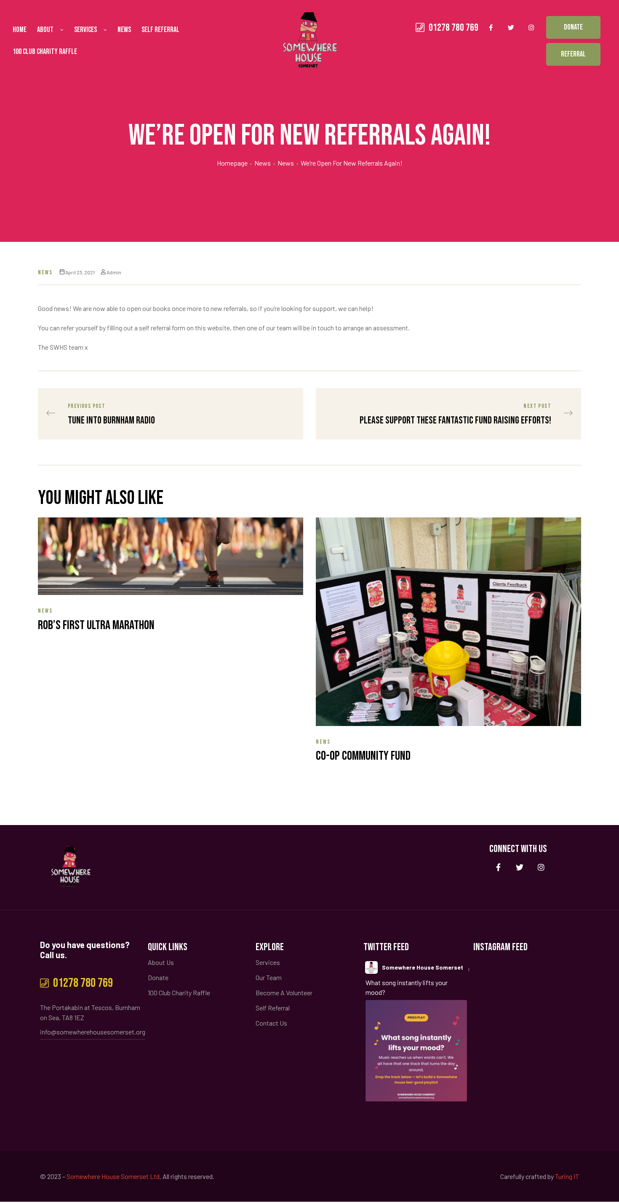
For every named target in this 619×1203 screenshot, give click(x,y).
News (124, 29)
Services (85, 29)
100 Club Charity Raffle (45, 51)
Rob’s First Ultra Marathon (96, 625)
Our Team (269, 977)
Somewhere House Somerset (422, 967)
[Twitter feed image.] (416, 1050)
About (45, 29)
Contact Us (271, 1023)
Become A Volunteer (284, 993)
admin (114, 272)
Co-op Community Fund (363, 756)
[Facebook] (491, 27)
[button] (573, 27)
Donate (158, 977)
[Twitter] (511, 27)
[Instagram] (531, 27)
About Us (161, 962)
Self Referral (160, 29)
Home (20, 29)
